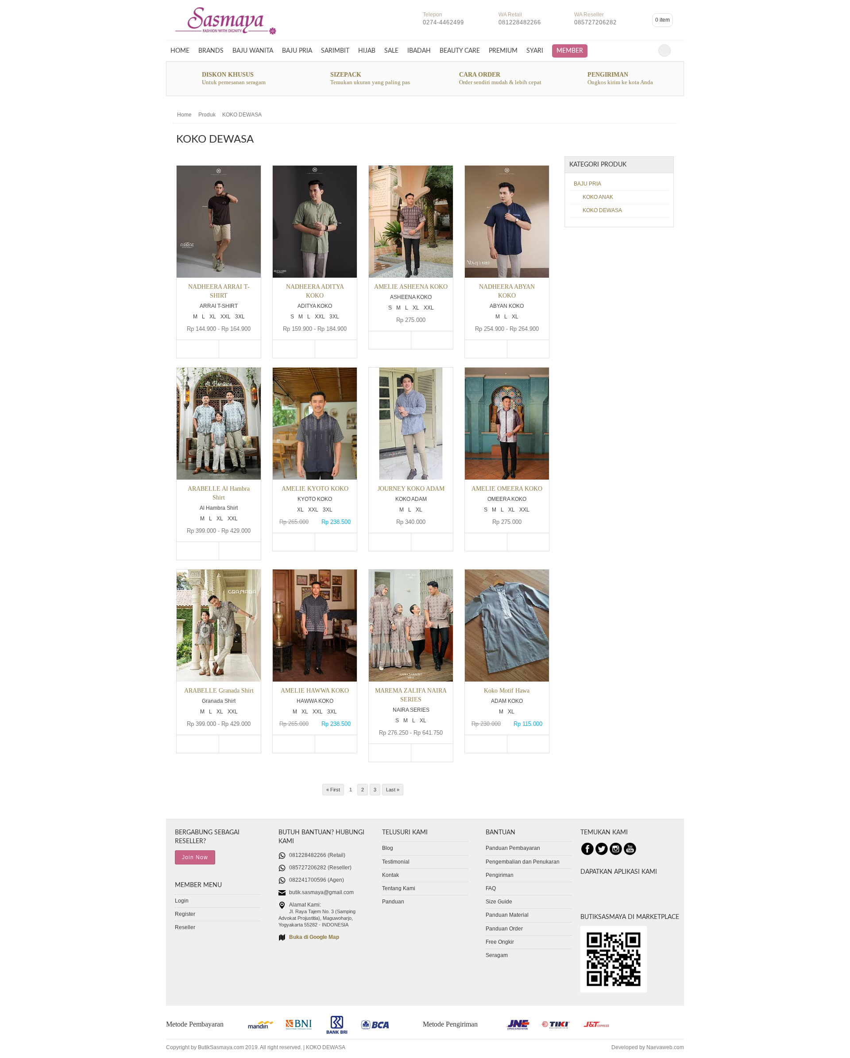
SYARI (534, 50)
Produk (207, 115)
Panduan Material (507, 915)
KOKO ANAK (598, 197)
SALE (391, 50)
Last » (392, 789)
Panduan (393, 902)
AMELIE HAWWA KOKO (315, 690)
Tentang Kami (398, 888)
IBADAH (419, 50)
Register (185, 914)
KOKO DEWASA (242, 115)
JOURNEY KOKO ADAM (411, 488)
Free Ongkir (500, 942)
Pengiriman (500, 875)
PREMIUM (503, 50)
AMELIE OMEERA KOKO (506, 488)
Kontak (390, 875)
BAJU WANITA (252, 50)
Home (179, 50)
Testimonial (396, 862)
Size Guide (499, 902)
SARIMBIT (335, 50)
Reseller (185, 927)
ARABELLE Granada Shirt (219, 690)
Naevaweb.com (665, 1047)
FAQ (491, 888)
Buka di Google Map (314, 937)
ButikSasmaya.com (221, 1047)
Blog (387, 848)
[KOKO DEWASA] (226, 37)
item (662, 20)
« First (333, 789)
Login (182, 901)
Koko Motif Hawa (506, 690)
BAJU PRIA (297, 50)
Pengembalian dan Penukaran (523, 862)
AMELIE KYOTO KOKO (315, 488)
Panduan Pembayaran (513, 848)
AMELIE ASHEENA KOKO (411, 286)
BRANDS (211, 50)
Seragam (497, 955)
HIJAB (366, 50)
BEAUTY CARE (460, 50)
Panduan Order (504, 929)
